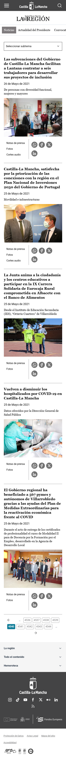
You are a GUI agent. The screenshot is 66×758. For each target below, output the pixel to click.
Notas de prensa (15, 143)
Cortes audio (13, 154)
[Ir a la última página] (33, 633)
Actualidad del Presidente (34, 30)
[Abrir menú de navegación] (7, 5)
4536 (27, 620)
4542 (30, 626)
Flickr (48, 700)
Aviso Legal (32, 736)
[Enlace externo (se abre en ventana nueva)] (24, 751)
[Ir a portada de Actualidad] (33, 18)
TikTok (17, 700)
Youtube (25, 700)
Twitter (41, 700)
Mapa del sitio (48, 736)
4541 (20, 626)
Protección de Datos (14, 736)
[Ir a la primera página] (11, 620)
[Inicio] (33, 685)
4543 (39, 626)
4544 (48, 626)
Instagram (10, 700)
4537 (37, 620)
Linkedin (56, 700)
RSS (33, 706)
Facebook (33, 700)
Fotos (9, 148)
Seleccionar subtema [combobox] (18, 46)
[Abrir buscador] (59, 5)
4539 (55, 620)
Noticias (9, 30)
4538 (46, 620)
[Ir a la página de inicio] (33, 5)
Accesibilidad (10, 742)
